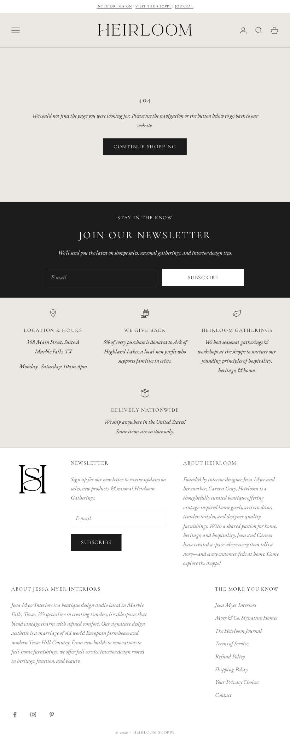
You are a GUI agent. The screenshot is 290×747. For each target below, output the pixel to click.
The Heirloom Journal (238, 630)
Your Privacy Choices (237, 682)
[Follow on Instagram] (33, 714)
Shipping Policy (231, 669)
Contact (223, 695)
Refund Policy (230, 656)
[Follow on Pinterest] (51, 714)
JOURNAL (184, 6)
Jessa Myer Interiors (235, 605)
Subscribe (203, 277)
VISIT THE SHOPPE (153, 6)
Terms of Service (231, 643)
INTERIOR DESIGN (114, 6)
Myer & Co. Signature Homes (246, 617)
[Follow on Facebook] (14, 714)
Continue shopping (145, 146)
